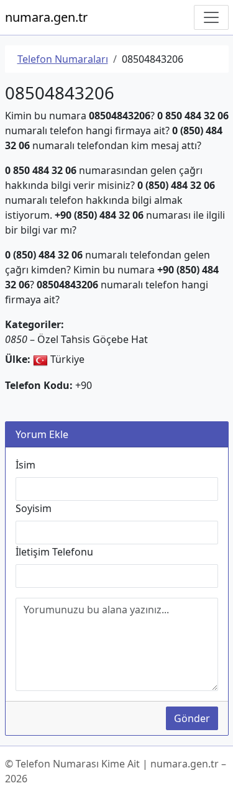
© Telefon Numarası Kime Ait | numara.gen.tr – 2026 (115, 771)
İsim (25, 465)
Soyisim (34, 508)
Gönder (192, 718)
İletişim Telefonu (54, 552)
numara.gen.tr (46, 17)
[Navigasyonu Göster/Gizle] (211, 17)
